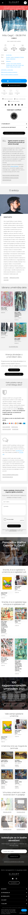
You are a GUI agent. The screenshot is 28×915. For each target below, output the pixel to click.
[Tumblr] (22, 105)
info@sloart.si (19, 450)
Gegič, (19, 65)
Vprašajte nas (14, 526)
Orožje (19, 66)
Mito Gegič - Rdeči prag (7, 298)
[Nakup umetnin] (7, 804)
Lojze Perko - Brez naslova (7, 755)
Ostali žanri (12, 58)
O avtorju (6, 277)
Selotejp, (19, 63)
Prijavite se (14, 370)
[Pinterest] (19, 105)
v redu (24, 910)
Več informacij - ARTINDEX (14, 704)
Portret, (22, 57)
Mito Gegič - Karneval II (20, 330)
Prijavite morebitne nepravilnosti (10, 474)
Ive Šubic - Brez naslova (21, 755)
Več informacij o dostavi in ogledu (11, 177)
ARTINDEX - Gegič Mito (7, 69)
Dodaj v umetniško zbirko (20, 98)
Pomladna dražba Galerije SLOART (14, 560)
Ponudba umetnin (7, 812)
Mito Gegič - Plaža (21, 613)
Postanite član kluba (14, 374)
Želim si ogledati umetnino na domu (11, 175)
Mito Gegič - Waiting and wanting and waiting (20, 301)
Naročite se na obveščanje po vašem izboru (14, 861)
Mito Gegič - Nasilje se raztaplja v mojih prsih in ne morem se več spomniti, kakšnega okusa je (7, 614)
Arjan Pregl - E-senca (7, 583)
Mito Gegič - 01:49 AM (7, 327)
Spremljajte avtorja (14, 277)
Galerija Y (14, 883)
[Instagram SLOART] (16, 879)
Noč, (23, 65)
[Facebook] (6, 105)
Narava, (8, 58)
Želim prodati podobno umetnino (9, 74)
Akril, (14, 65)
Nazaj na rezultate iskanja (14, 133)
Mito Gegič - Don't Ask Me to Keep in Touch (7, 647)
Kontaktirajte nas (7, 179)
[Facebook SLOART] (12, 879)
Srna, (12, 63)
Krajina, (12, 57)
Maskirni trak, (9, 65)
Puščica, (12, 66)
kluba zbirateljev (14, 166)
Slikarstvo (8, 61)
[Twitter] (9, 105)
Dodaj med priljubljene (8, 98)
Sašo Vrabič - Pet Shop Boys (21, 580)
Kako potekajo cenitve (8, 476)
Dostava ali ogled (7, 429)
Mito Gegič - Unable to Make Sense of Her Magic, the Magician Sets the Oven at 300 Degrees (21, 649)
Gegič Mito (9, 55)
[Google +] (15, 105)
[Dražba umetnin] (21, 821)
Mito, (16, 65)
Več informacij (22, 912)
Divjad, (15, 63)
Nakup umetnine (6, 426)
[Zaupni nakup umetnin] (7, 821)
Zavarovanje (15, 429)
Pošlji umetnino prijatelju (15, 101)
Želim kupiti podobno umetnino (9, 72)
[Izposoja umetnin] (21, 804)
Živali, (15, 66)
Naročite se (14, 856)
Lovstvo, (8, 63)
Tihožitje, (8, 57)
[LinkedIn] (12, 105)
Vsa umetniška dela (13, 346)
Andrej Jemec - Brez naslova (21, 774)
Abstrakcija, (17, 57)
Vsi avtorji (6, 279)
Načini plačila (14, 426)
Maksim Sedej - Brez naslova (7, 774)
